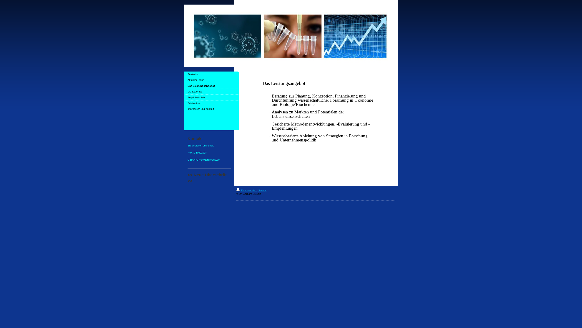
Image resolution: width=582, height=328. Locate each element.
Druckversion (249, 190)
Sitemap (262, 190)
